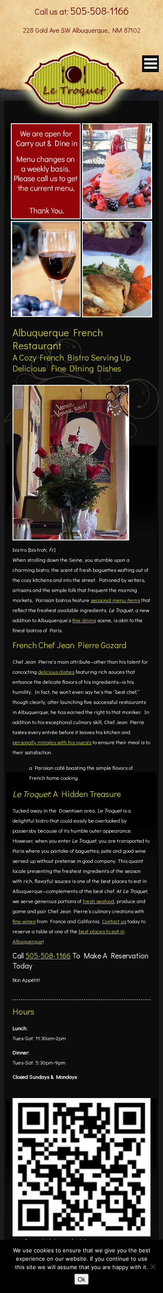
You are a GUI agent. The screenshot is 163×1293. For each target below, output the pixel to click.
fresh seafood (98, 900)
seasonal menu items (115, 599)
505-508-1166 (99, 10)
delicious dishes (56, 671)
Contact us (114, 920)
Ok (81, 1279)
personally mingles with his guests (52, 741)
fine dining (84, 619)
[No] (152, 1266)
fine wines (24, 920)
